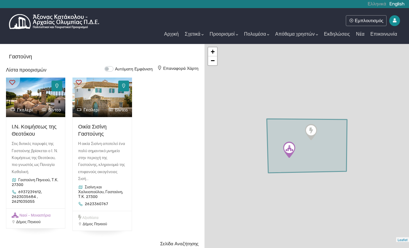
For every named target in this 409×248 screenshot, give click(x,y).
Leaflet (403, 239)
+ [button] (213, 51)
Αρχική (171, 34)
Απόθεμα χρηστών (295, 34)
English (397, 4)
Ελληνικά (377, 4)
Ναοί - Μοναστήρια (35, 215)
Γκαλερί (25, 110)
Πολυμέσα (255, 34)
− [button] (213, 60)
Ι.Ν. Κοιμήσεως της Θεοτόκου (34, 130)
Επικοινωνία (383, 34)
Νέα (360, 34)
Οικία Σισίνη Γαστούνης (92, 130)
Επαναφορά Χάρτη (181, 68)
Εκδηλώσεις (337, 34)
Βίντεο (54, 110)
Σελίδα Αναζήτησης (179, 244)
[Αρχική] (54, 20)
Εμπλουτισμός (368, 20)
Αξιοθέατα (90, 218)
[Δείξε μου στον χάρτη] (56, 86)
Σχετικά (192, 34)
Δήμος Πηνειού (28, 222)
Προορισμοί (222, 34)
